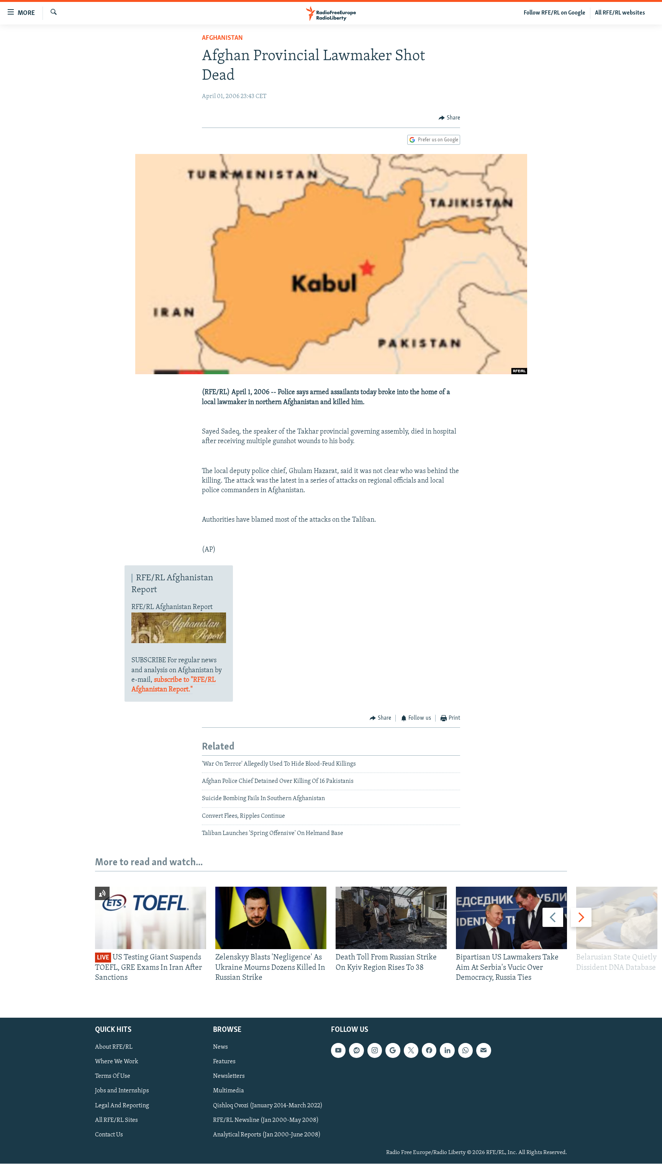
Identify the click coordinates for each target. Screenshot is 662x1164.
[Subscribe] (483, 1050)
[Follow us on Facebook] (429, 1050)
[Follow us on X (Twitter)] (411, 1050)
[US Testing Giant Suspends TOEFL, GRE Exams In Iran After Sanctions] (150, 918)
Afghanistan (222, 38)
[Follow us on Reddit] (356, 1050)
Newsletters (229, 1077)
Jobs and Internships (122, 1091)
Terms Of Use (112, 1077)
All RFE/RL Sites (116, 1120)
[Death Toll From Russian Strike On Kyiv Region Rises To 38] (391, 918)
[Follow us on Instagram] (374, 1050)
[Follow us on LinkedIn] (447, 1050)
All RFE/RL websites (620, 13)
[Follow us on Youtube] (338, 1050)
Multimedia (228, 1091)
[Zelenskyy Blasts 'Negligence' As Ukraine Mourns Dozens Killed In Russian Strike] (270, 918)
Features (224, 1062)
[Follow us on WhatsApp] (465, 1050)
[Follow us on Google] (392, 1050)
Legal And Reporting (122, 1106)
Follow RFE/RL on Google (554, 13)
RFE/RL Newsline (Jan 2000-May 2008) (266, 1120)
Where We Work (116, 1062)
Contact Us (109, 1135)
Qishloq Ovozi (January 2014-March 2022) (268, 1106)
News (220, 1047)
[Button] (449, 118)
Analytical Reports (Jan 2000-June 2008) (267, 1135)
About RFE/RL (114, 1047)
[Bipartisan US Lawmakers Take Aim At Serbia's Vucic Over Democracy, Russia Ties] (511, 918)
